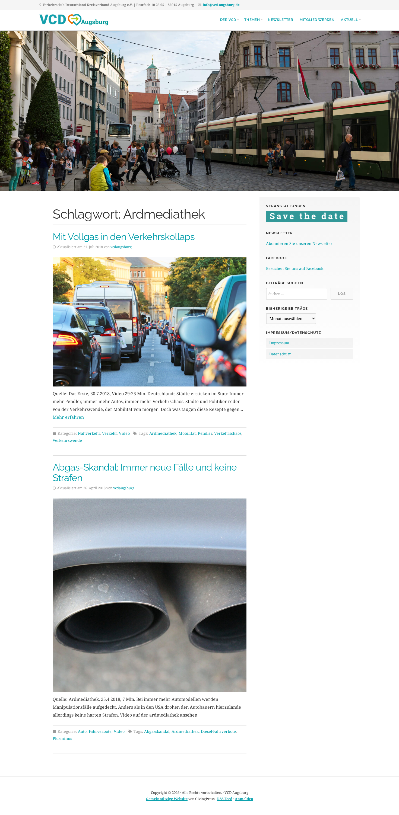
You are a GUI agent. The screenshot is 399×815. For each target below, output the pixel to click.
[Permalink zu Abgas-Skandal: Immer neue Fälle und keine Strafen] (149, 595)
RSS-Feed (224, 798)
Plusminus (62, 738)
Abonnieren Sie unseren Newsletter (299, 243)
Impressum (279, 342)
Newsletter (280, 20)
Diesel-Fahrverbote (218, 731)
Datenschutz (280, 353)
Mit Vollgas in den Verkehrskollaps (124, 236)
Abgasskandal (156, 731)
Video (124, 433)
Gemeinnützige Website (167, 798)
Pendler (205, 433)
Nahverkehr (89, 433)
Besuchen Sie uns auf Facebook (294, 268)
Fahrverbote (100, 731)
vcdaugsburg (121, 246)
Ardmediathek (162, 433)
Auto (82, 731)
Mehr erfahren (68, 417)
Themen (252, 20)
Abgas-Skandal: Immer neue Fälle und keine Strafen (145, 472)
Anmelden (244, 798)
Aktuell (349, 20)
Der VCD (228, 20)
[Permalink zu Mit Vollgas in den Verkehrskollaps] (149, 321)
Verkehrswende (67, 440)
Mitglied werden (317, 20)
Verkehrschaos (227, 433)
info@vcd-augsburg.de (221, 4)
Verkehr (109, 433)
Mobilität (187, 433)
